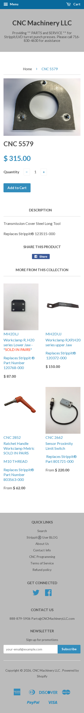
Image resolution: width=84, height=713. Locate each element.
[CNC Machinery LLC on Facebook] (48, 594)
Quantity (11, 172)
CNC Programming (42, 557)
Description (40, 210)
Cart (76, 4)
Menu (13, 4)
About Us (42, 544)
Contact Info (42, 550)
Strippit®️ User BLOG (42, 537)
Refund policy (42, 570)
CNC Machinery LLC (42, 23)
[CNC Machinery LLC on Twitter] (35, 594)
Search (42, 531)
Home (27, 69)
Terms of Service (42, 563)
